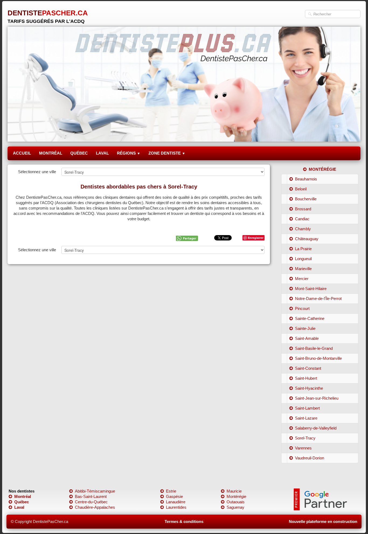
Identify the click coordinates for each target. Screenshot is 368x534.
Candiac (302, 219)
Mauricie (234, 491)
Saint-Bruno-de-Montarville (318, 358)
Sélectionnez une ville (37, 171)
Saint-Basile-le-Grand (314, 348)
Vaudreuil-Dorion (309, 458)
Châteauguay (306, 238)
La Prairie (303, 248)
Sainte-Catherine (309, 318)
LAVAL (102, 153)
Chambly (303, 228)
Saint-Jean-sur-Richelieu (316, 398)
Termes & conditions (184, 521)
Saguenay (235, 507)
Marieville (303, 268)
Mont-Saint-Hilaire (311, 288)
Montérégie (236, 496)
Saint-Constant (308, 368)
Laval (19, 507)
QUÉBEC (79, 153)
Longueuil (303, 258)
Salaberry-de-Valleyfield (315, 428)
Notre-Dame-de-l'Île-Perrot (318, 298)
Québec (21, 502)
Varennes (303, 448)
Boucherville (306, 199)
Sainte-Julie (305, 328)
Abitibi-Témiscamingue (95, 491)
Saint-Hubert (306, 378)
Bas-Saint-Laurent (91, 496)
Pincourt (302, 308)
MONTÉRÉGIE (322, 169)
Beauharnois (306, 179)
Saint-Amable (307, 338)
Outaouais (236, 502)
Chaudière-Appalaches (95, 507)
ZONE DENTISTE (166, 153)
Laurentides (176, 507)
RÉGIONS (128, 153)
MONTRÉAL (50, 153)
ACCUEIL (22, 153)
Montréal (22, 496)
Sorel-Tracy (305, 438)
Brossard (303, 209)
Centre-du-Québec (91, 502)
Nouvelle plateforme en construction (323, 521)
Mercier (301, 278)
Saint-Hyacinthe (309, 388)
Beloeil (301, 189)
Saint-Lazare (306, 418)
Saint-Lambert (307, 408)
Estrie (171, 491)
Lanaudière (175, 502)
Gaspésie (174, 496)
